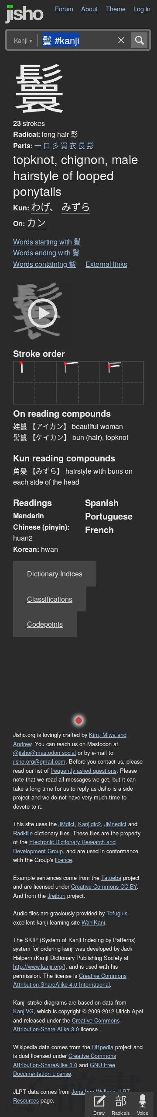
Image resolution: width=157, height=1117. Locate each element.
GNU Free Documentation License (64, 1069)
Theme (116, 8)
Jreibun (56, 895)
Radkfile (23, 833)
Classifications (49, 599)
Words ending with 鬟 (46, 253)
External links (106, 264)
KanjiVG (23, 1011)
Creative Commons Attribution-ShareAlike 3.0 (64, 1059)
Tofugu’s (116, 913)
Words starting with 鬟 (47, 242)
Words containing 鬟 (44, 264)
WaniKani (93, 922)
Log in (141, 8)
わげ (40, 206)
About (89, 8)
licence (63, 859)
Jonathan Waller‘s (93, 1091)
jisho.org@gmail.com (39, 761)
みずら (75, 206)
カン (36, 222)
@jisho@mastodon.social (44, 752)
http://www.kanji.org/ (38, 966)
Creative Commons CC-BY (104, 886)
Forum (64, 8)
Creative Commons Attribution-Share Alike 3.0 (66, 1024)
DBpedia (102, 1047)
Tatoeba (111, 877)
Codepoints (45, 624)
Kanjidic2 (89, 824)
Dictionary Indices (54, 574)
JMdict (66, 824)
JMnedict (115, 824)
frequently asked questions (83, 770)
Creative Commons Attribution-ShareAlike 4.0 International (69, 979)
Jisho (24, 14)
